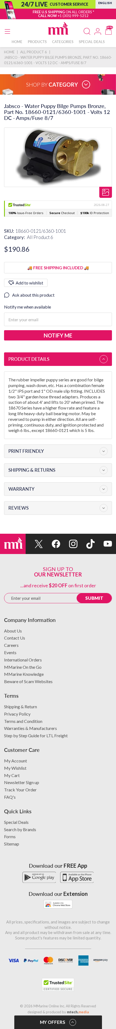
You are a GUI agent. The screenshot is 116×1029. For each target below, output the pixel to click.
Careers (11, 645)
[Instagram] (68, 544)
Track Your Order (20, 789)
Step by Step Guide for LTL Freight (36, 735)
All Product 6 (40, 237)
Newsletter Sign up (21, 782)
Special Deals (16, 822)
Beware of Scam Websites (28, 681)
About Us (13, 630)
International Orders (23, 659)
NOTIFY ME (58, 335)
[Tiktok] (86, 544)
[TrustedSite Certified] (58, 985)
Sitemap (11, 843)
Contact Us (14, 637)
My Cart (12, 775)
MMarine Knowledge (24, 674)
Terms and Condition (23, 721)
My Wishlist (15, 768)
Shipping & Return (20, 706)
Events (10, 652)
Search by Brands (20, 829)
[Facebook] (51, 544)
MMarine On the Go (23, 667)
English (105, 3)
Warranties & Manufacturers (30, 728)
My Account (15, 760)
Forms (10, 836)
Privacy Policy (17, 713)
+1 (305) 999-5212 (73, 16)
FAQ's (10, 796)
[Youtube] (103, 544)
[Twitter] (34, 544)
